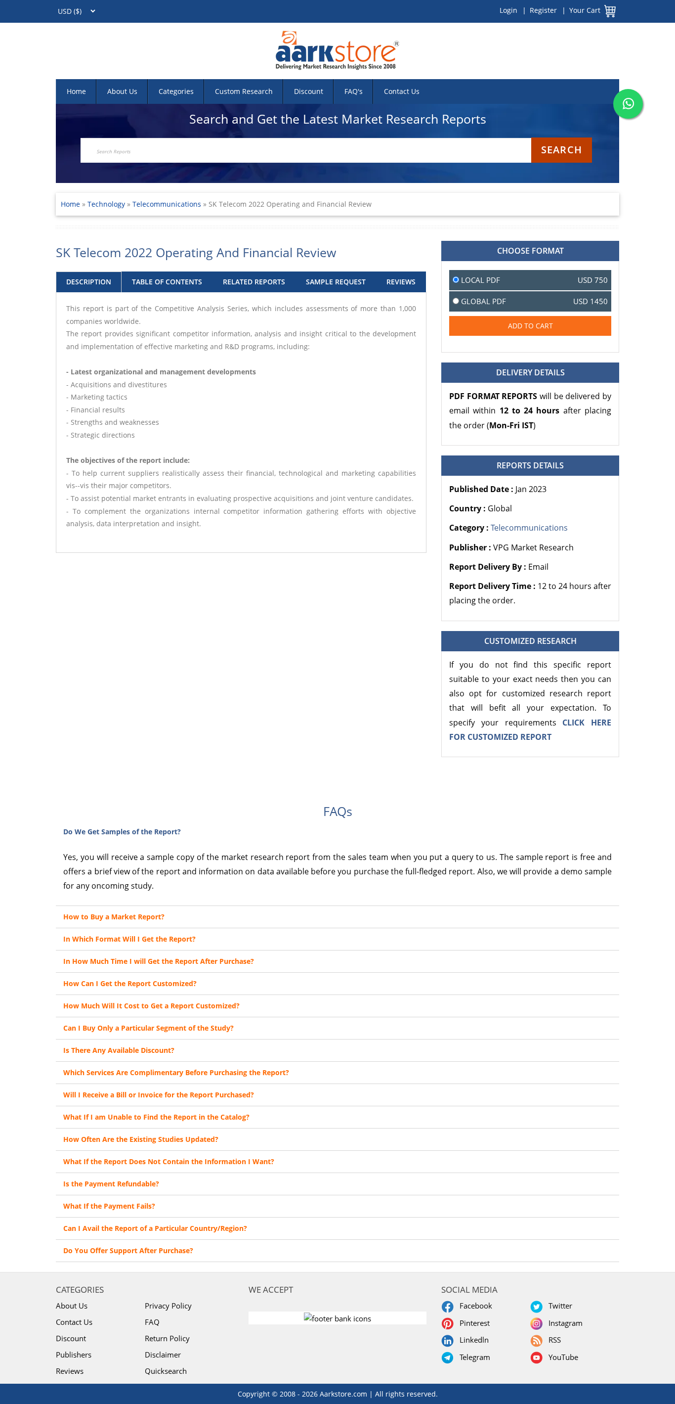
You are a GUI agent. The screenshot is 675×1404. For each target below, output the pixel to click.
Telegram (473, 1357)
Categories (176, 91)
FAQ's (353, 91)
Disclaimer (163, 1354)
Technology (107, 204)
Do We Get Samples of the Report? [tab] (122, 831)
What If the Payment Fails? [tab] (109, 1206)
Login (508, 10)
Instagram (564, 1323)
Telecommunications (166, 204)
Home (76, 91)
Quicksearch (166, 1371)
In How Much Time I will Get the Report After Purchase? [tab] (158, 961)
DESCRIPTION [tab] (88, 281)
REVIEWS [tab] (401, 281)
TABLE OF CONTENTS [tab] (167, 281)
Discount (308, 91)
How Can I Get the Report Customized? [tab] (130, 983)
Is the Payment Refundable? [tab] (111, 1183)
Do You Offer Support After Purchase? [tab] (128, 1250)
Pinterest (473, 1323)
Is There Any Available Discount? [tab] (118, 1050)
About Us (122, 91)
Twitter (558, 1306)
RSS (553, 1340)
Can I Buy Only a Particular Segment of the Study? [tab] (148, 1028)
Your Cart (584, 10)
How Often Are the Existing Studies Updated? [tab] (140, 1139)
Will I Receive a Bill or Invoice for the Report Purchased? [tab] (158, 1094)
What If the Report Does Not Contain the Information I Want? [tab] (168, 1161)
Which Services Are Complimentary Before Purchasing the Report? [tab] (176, 1072)
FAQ (152, 1322)
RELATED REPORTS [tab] (254, 281)
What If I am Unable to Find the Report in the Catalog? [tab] (156, 1117)
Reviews (70, 1371)
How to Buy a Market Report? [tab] (114, 916)
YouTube (561, 1357)
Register (543, 10)
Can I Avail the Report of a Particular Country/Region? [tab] (155, 1228)
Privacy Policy (168, 1306)
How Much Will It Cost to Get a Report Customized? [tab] (151, 1005)
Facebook (474, 1306)
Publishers (73, 1354)
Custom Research (244, 91)
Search (561, 149)
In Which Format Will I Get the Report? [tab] (129, 939)
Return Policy (167, 1338)
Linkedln (472, 1340)
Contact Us (402, 91)
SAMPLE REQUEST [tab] (336, 281)
